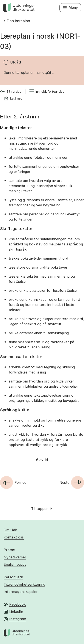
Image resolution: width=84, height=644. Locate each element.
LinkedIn (16, 611)
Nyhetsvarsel (15, 557)
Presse (9, 550)
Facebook (17, 604)
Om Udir (10, 530)
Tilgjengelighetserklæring (24, 584)
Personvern (13, 577)
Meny (73, 7)
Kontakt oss (14, 537)
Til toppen (39, 508)
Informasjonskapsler (21, 592)
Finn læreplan (18, 21)
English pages (15, 564)
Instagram (17, 619)
